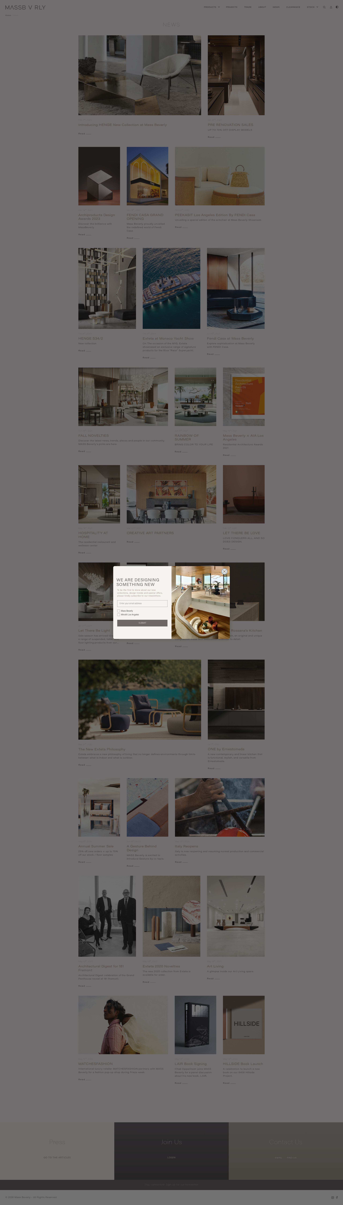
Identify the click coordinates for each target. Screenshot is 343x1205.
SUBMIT (142, 623)
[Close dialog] (224, 571)
